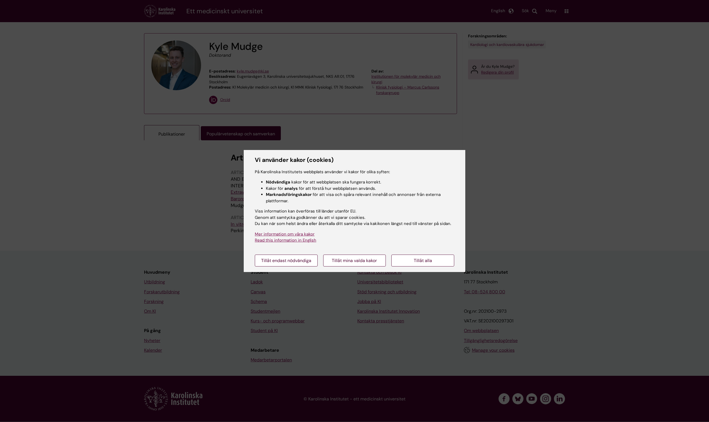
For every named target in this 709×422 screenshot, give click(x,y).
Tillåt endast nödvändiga (286, 260)
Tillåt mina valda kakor (354, 260)
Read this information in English (285, 240)
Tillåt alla (423, 260)
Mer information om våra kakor (285, 234)
